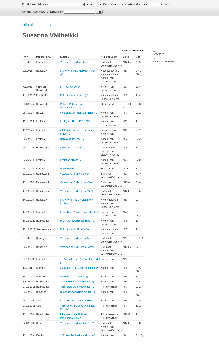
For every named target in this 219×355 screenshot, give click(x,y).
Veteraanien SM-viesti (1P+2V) (77, 323)
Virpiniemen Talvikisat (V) (74, 147)
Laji (83, 4)
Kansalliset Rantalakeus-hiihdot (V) (79, 212)
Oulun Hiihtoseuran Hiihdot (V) (77, 281)
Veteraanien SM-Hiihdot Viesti (76, 182)
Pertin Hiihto (67, 168)
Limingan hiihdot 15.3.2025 (75, 121)
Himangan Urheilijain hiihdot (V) (77, 291)
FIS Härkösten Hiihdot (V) (74, 229)
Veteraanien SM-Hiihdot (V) (75, 173)
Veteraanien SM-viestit (72, 62)
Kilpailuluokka (132, 4)
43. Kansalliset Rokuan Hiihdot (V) (79, 112)
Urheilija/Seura (55, 11)
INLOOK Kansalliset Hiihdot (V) (77, 220)
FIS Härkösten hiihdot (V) (74, 95)
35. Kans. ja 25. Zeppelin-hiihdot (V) (80, 267)
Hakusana (42, 4)
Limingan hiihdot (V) (71, 159)
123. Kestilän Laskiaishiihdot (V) (78, 335)
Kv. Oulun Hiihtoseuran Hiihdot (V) (79, 300)
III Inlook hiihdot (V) (70, 86)
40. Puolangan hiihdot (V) (74, 276)
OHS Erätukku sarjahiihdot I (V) (77, 286)
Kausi (106, 4)
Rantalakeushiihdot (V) (72, 138)
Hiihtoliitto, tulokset (37, 25)
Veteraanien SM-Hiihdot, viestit (77, 246)
